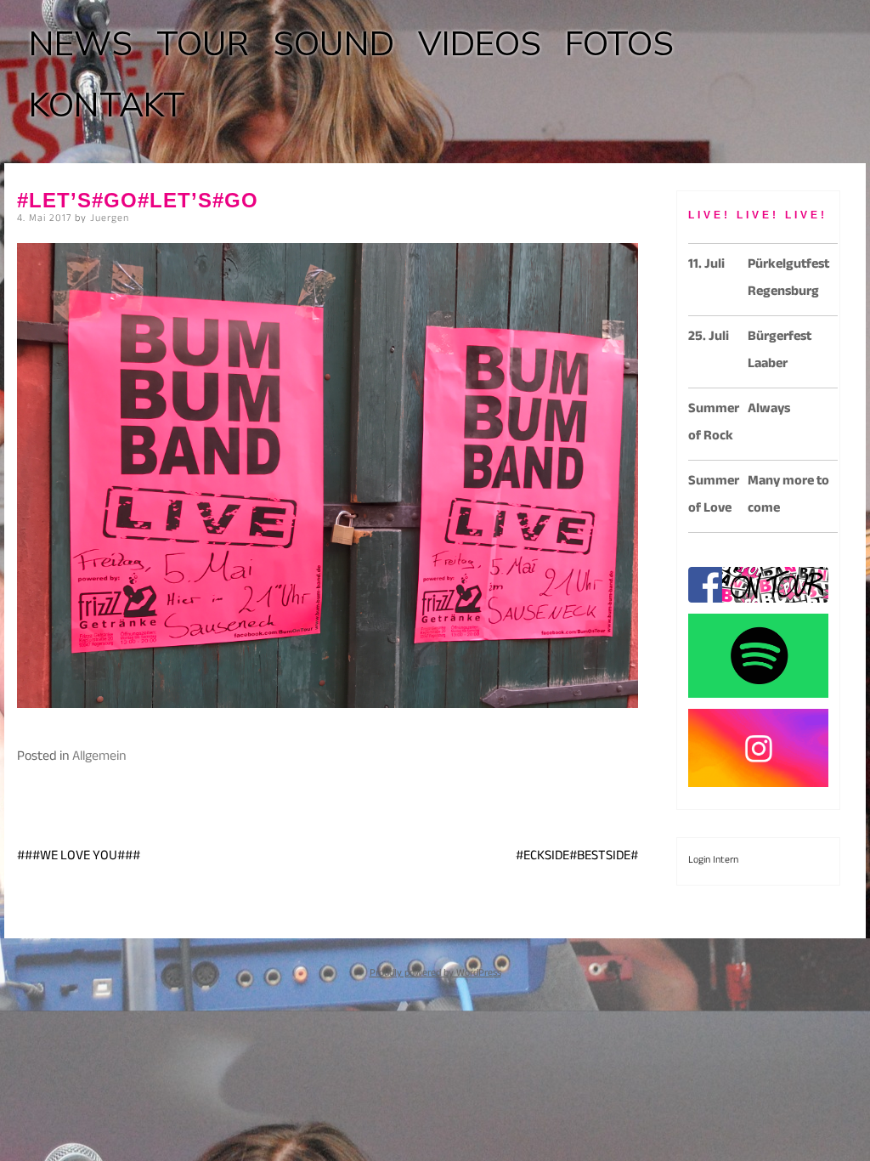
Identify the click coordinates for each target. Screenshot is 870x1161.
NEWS (81, 44)
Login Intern (713, 860)
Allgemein (99, 757)
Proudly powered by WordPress (435, 974)
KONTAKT (107, 105)
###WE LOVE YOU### (78, 857)
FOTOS (619, 44)
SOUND (333, 44)
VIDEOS (479, 44)
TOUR (202, 44)
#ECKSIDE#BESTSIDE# (577, 857)
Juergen (109, 219)
